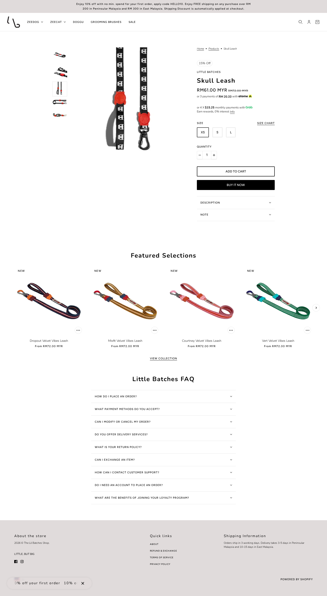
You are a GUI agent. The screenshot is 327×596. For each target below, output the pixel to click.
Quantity (204, 146)
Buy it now (236, 185)
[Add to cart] (78, 330)
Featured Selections (163, 256)
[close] (83, 583)
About (154, 544)
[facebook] (15, 561)
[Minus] (200, 155)
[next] (316, 308)
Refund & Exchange (163, 550)
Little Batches (209, 72)
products (213, 48)
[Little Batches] (13, 22)
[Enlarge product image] (132, 105)
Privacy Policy (160, 564)
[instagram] (22, 561)
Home (200, 48)
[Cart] (317, 22)
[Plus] (214, 155)
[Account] (309, 22)
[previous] (14, 308)
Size (236, 123)
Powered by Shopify (297, 579)
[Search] (300, 22)
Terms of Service (162, 557)
